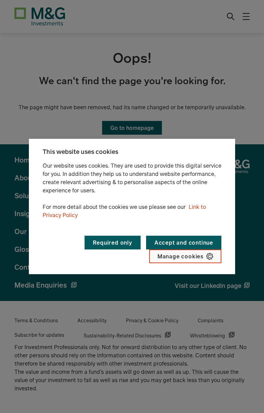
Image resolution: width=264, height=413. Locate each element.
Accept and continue (183, 242)
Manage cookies (180, 256)
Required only (112, 242)
